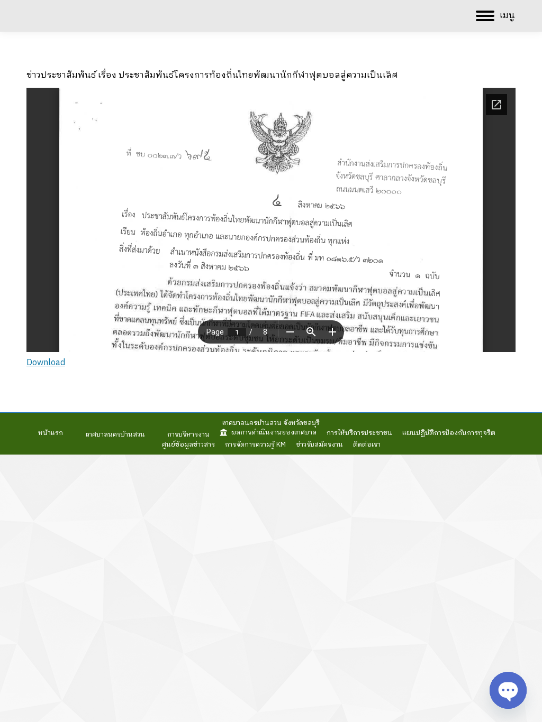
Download (45, 363)
